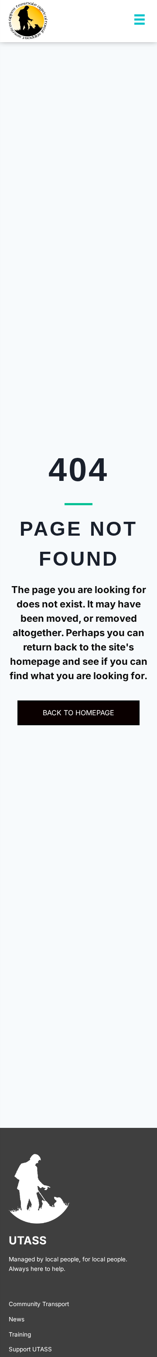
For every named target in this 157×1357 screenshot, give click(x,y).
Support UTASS (30, 1349)
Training (20, 1334)
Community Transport (39, 1303)
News (16, 1319)
